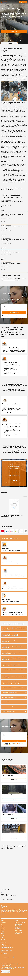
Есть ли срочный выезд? (7, 706)
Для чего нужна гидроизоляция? (9, 692)
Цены (2, 924)
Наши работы (4, 928)
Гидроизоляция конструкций (18, 925)
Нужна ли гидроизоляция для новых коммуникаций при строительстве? (13, 670)
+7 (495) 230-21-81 (5, 894)
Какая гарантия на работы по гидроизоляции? (12, 687)
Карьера (3, 937)
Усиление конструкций (20, 922)
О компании (3, 922)
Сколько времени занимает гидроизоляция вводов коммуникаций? (13, 676)
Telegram (4, 953)
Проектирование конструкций (18, 933)
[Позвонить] (20, 2)
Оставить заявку (14, 31)
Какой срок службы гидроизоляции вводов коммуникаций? (11, 647)
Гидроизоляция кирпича (7, 775)
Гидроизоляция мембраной (8, 794)
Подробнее (14, 779)
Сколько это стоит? (6, 702)
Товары (2, 926)
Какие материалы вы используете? (9, 697)
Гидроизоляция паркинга (8, 833)
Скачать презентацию (9, 43)
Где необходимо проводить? (8, 711)
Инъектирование (18, 930)
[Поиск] (22, 2)
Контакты (3, 939)
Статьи (2, 935)
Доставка (3, 929)
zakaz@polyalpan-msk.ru (6, 899)
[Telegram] (24, 2)
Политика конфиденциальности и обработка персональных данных (11, 965)
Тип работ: (3, 278)
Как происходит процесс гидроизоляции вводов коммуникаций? (13, 658)
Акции (2, 931)
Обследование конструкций (18, 928)
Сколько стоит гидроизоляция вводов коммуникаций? (10, 641)
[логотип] (4, 2)
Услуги (16, 920)
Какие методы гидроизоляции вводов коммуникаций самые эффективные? (10, 635)
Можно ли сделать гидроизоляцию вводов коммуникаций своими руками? (11, 653)
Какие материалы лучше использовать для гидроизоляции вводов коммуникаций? (11, 664)
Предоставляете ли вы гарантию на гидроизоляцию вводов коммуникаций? (11, 682)
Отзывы (2, 933)
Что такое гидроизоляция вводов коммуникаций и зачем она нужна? (13, 629)
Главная (2, 920)
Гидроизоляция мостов (7, 814)
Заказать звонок (7, 957)
